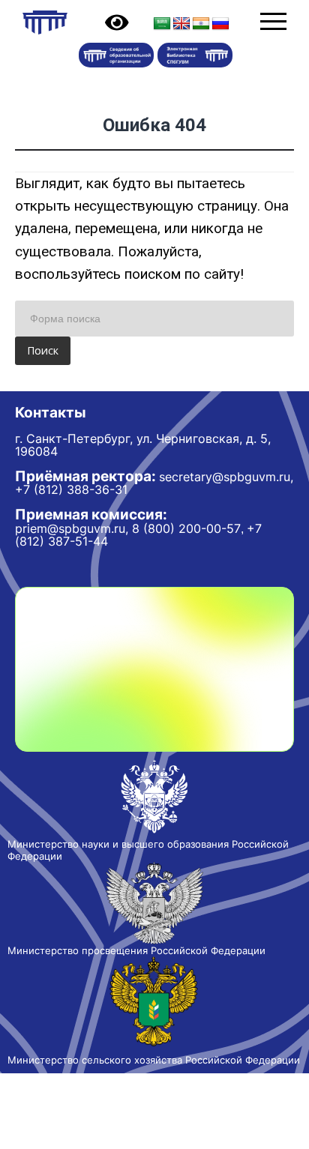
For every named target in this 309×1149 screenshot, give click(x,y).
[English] (181, 23)
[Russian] (221, 23)
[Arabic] (162, 23)
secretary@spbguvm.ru (224, 476)
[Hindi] (201, 23)
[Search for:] (154, 319)
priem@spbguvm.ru (70, 528)
